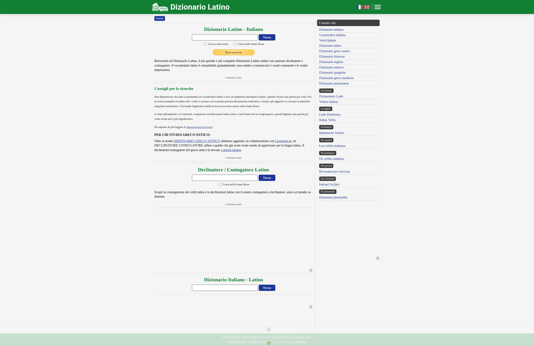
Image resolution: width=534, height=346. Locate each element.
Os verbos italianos (331, 158)
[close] (269, 330)
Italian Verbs (327, 120)
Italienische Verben (331, 133)
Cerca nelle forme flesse (251, 43)
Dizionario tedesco (331, 67)
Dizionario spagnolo (332, 72)
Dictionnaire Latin (331, 96)
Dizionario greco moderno (336, 78)
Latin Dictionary (330, 114)
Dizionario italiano (331, 29)
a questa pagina (231, 150)
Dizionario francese (332, 56)
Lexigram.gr (283, 141)
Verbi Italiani (327, 40)
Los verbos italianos (332, 146)
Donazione (233, 52)
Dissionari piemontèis (333, 197)
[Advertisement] (233, 239)
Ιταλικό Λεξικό (329, 184)
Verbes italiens (328, 102)
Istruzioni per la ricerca (200, 127)
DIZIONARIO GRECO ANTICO (197, 141)
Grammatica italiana (332, 35)
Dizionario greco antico (334, 51)
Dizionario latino (330, 45)
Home (160, 18)
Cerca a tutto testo (218, 43)
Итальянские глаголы (334, 171)
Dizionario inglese (331, 62)
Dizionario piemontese (334, 83)
